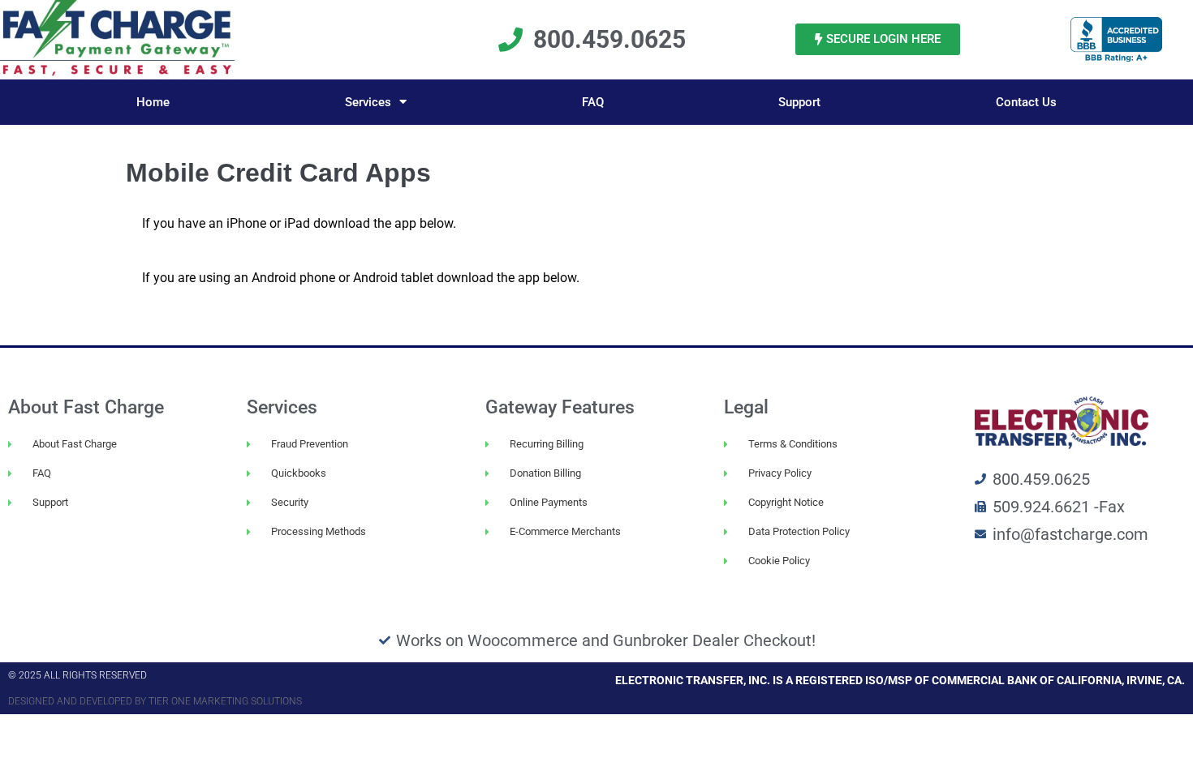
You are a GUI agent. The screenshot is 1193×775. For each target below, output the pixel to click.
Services (368, 102)
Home (153, 102)
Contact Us (1026, 102)
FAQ (593, 102)
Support (799, 102)
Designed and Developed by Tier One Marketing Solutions (155, 701)
